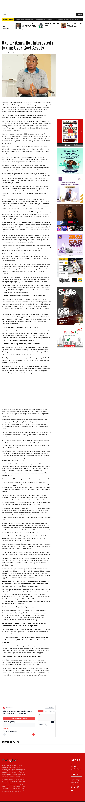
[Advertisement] (29, 691)
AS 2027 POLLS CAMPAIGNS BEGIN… (51, 24)
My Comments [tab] (46, 711)
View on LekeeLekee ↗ (49, 707)
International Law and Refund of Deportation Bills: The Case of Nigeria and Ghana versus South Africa (29, 26)
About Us (73, 766)
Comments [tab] (40, 711)
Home (72, 764)
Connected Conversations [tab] (53, 711)
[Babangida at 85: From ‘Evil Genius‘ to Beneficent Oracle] (63, 25)
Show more (5, 728)
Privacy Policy (74, 768)
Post (52, 722)
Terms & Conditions (76, 769)
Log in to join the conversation (19, 718)
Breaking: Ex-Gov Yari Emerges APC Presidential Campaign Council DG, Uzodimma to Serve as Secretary (45, 19)
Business (4, 52)
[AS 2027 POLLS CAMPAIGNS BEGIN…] (41, 26)
